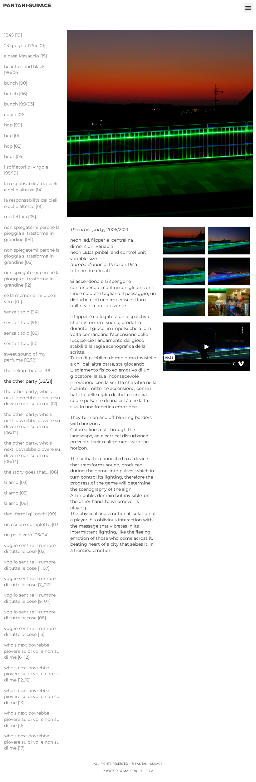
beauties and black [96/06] (24, 70)
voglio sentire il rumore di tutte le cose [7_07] (30, 582)
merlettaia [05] (20, 216)
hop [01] (12, 135)
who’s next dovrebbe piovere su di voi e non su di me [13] (31, 697)
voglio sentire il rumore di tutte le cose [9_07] (30, 598)
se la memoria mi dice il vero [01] (30, 298)
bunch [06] (15, 93)
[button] (248, 7)
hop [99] (13, 125)
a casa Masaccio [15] (25, 56)
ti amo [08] (16, 503)
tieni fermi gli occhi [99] (30, 514)
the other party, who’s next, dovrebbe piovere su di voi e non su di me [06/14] (32, 452)
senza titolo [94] (21, 312)
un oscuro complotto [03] (32, 524)
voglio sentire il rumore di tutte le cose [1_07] (30, 565)
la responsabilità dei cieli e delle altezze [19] (30, 203)
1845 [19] (13, 35)
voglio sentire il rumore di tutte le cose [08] (30, 615)
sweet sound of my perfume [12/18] (25, 357)
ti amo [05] (15, 493)
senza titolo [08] (21, 333)
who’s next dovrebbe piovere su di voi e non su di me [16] (31, 719)
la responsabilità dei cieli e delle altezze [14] (30, 187)
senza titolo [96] (21, 322)
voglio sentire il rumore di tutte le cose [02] (30, 548)
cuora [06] (15, 114)
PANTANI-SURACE (27, 5)
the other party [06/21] (28, 381)
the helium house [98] (28, 370)
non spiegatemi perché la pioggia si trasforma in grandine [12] (32, 279)
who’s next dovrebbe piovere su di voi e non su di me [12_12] (31, 674)
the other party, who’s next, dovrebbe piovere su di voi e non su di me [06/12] (32, 423)
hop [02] (13, 146)
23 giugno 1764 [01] (26, 45)
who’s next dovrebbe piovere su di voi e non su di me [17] (31, 742)
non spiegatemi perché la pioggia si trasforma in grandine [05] (32, 256)
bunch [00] (15, 83)
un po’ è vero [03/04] (26, 535)
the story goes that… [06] (31, 472)
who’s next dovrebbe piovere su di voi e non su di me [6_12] (31, 651)
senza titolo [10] (20, 343)
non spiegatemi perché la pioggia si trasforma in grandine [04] (32, 233)
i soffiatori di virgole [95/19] (26, 170)
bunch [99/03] (19, 104)
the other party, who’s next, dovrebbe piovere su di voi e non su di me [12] (32, 397)
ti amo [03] (15, 482)
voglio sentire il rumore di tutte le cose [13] (30, 631)
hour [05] (13, 156)
